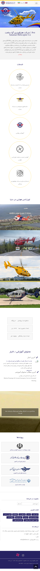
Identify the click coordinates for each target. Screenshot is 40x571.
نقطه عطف (21, 563)
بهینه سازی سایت (27, 563)
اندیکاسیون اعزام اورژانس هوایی (27, 376)
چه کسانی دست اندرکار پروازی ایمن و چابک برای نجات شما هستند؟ (20, 412)
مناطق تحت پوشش (23, 320)
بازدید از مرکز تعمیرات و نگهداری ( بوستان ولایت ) (19, 361)
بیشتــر (20, 54)
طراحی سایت (35, 563)
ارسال (19, 504)
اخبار (11, 352)
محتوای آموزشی (23, 352)
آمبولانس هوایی (20, 133)
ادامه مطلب (29, 370)
